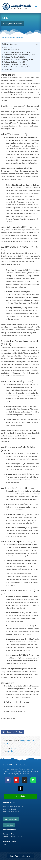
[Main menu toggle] (36, 6)
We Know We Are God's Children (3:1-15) (18, 60)
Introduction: (8, 47)
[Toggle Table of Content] (35, 44)
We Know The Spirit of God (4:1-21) (16, 64)
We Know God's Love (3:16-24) (14, 62)
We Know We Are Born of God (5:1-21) (17, 67)
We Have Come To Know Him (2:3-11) (17, 52)
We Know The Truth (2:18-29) (14, 57)
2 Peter (14, 748)
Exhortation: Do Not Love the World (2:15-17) (20, 55)
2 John (10, 751)
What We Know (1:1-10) (12, 50)
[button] (12, 732)
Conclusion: (9, 69)
